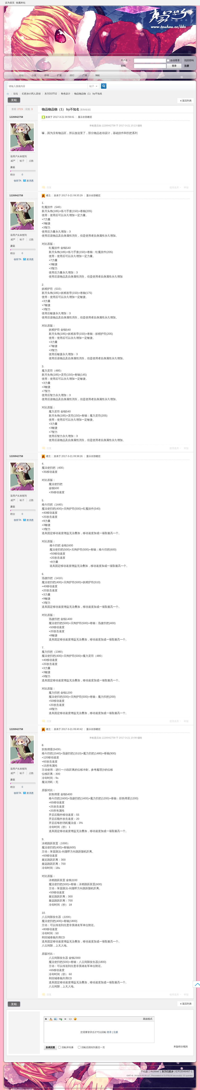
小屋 (34, 75)
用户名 (124, 60)
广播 (84, 75)
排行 (72, 75)
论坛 (21, 75)
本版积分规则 (181, 1046)
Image (56, 1019)
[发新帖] (14, 100)
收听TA (17, 180)
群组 (46, 75)
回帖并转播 (67, 1047)
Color (51, 1019)
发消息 (30, 180)
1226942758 (16, 117)
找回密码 (189, 60)
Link (60, 1019)
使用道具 (174, 187)
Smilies (75, 1019)
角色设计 (65, 93)
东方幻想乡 (7, 94)
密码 (123, 65)
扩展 (59, 75)
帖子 (91, 86)
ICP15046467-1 (183, 1071)
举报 (186, 187)
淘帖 (97, 75)
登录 (109, 1032)
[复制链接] (85, 109)
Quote (65, 1019)
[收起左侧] (37, 109)
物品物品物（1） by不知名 (88, 93)
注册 (186, 65)
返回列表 (187, 100)
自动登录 (175, 60)
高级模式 (147, 1019)
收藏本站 (20, 2)
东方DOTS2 (51, 93)
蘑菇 (12, 167)
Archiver (154, 1071)
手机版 (144, 1071)
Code (70, 1019)
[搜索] (103, 86)
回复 (49, 187)
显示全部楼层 (85, 117)
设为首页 (9, 2)
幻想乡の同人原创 (31, 93)
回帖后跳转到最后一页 (93, 1047)
